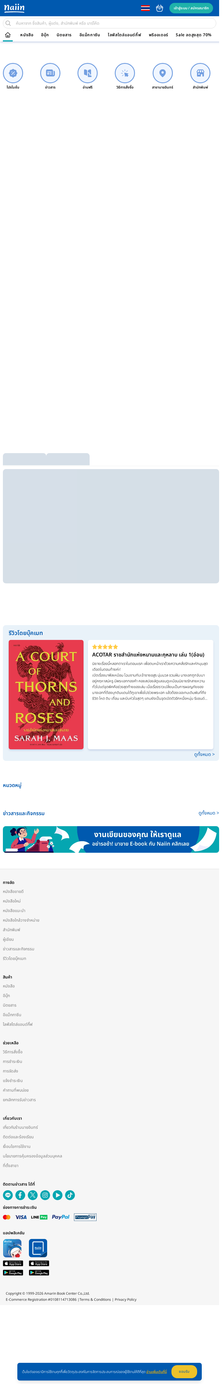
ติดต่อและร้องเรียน (18, 1137)
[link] (13, 76)
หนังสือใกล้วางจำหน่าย (21, 920)
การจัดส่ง (10, 1071)
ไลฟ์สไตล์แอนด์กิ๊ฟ (124, 35)
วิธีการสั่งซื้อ (13, 1052)
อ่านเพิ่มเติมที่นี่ (156, 1371)
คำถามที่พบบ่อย (16, 1090)
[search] (8, 23)
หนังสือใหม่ (12, 901)
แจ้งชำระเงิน (13, 1081)
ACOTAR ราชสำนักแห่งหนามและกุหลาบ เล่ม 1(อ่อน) (148, 655)
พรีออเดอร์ (158, 35)
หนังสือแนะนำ (14, 911)
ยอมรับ (184, 1371)
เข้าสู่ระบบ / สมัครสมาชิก (191, 8)
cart (159, 8)
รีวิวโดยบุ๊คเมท (14, 959)
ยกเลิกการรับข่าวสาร (19, 1100)
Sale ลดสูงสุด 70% (194, 35)
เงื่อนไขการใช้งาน (17, 1147)
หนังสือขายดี (13, 892)
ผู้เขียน (8, 939)
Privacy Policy (125, 1299)
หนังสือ (26, 35)
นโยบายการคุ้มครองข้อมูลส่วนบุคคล (32, 1156)
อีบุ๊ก (45, 35)
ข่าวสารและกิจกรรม (18, 949)
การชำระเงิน (12, 1062)
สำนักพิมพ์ (11, 930)
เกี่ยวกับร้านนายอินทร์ (20, 1127)
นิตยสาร (64, 35)
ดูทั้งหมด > (204, 754)
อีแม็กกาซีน (89, 35)
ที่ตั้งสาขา (10, 1166)
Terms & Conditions (95, 1299)
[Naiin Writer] (111, 839)
